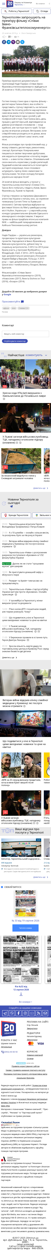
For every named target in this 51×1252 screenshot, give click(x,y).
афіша (6, 308)
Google (7, 294)
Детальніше (6, 1047)
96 (16, 36)
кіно (14, 308)
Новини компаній (35, 1055)
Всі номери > (25, 1002)
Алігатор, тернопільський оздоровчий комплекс (21, 859)
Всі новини (40, 3)
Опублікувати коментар (15, 341)
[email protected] (25, 1244)
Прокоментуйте (13, 301)
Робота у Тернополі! (19, 11)
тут (15, 1095)
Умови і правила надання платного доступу (25, 1070)
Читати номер (25, 928)
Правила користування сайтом (25, 1066)
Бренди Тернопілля (18, 515)
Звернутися (32, 1028)
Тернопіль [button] (19, 5)
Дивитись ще (41, 488)
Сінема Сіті (24, 308)
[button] (3, 4)
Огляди (44, 11)
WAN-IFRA (5, 1106)
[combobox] (35, 355)
